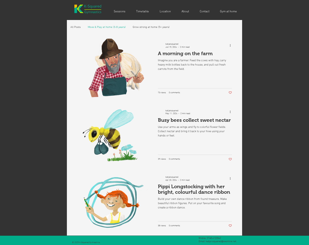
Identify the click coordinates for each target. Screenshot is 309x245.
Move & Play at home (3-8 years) (107, 27)
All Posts (75, 27)
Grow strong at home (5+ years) (151, 27)
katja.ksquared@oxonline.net (221, 241)
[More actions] (231, 45)
